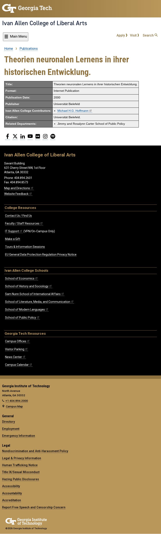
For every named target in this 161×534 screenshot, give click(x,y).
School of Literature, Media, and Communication (37, 301)
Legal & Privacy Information (21, 458)
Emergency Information (18, 435)
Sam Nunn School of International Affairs (33, 294)
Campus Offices (15, 341)
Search (149, 35)
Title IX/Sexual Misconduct (20, 472)
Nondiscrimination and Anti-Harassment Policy (35, 451)
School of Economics (19, 278)
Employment (10, 428)
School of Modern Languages (25, 309)
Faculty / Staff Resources (22, 223)
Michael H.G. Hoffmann (72, 110)
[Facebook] (7, 138)
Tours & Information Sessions (25, 246)
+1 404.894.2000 (16, 400)
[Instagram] (45, 138)
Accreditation (11, 500)
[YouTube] (30, 138)
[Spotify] (52, 138)
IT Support (12, 231)
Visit (134, 35)
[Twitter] (15, 138)
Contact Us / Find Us (18, 215)
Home (8, 49)
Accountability (12, 493)
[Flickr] (37, 138)
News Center (13, 357)
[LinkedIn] (22, 138)
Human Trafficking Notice (20, 465)
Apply (121, 35)
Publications (28, 49)
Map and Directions (17, 188)
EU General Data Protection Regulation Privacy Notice (41, 254)
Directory (8, 421)
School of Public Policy (20, 317)
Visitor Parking (14, 349)
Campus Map (14, 406)
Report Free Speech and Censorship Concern (33, 507)
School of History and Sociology (26, 286)
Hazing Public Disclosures (20, 479)
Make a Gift (12, 239)
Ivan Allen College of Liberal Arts (44, 23)
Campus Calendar (17, 364)
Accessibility (11, 486)
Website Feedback (16, 193)
